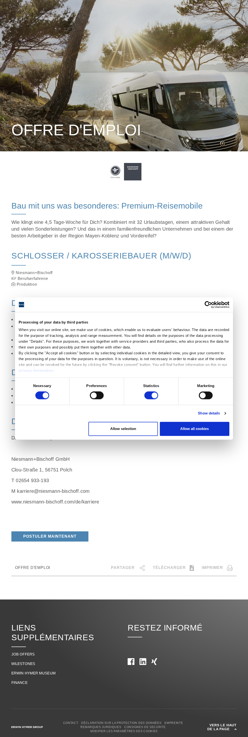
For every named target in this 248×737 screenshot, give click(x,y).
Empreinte (173, 723)
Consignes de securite (145, 727)
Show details (209, 413)
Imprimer (212, 568)
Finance (19, 682)
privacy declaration (36, 370)
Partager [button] (123, 568)
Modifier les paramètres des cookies (124, 731)
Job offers (23, 654)
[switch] (97, 395)
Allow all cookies (194, 429)
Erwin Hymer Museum (33, 673)
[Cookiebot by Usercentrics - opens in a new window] (208, 304)
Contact (70, 723)
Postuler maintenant (50, 536)
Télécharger (169, 568)
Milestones (23, 664)
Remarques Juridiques (100, 727)
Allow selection (123, 429)
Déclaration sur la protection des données (121, 723)
